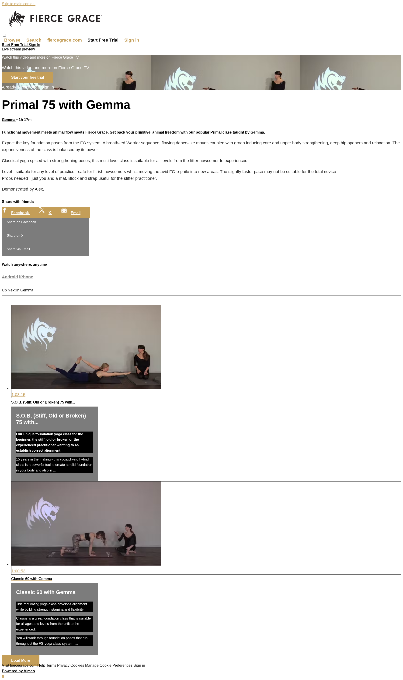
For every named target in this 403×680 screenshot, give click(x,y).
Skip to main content (18, 4)
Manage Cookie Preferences (109, 665)
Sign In (34, 45)
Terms (51, 665)
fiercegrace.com (64, 40)
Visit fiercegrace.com (19, 665)
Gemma (9, 120)
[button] (4, 35)
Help (41, 665)
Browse (13, 40)
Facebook (20, 213)
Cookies (77, 665)
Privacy (63, 665)
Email (75, 213)
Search (34, 40)
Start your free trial (27, 77)
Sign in (131, 40)
